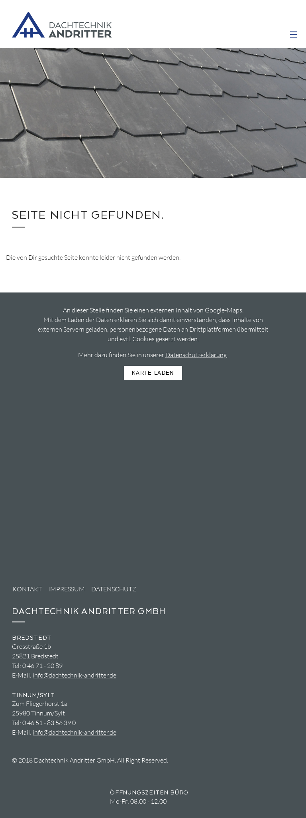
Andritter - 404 (62, 25)
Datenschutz (113, 589)
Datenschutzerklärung (196, 355)
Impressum (66, 589)
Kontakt (27, 589)
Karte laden (153, 373)
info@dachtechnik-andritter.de (74, 675)
